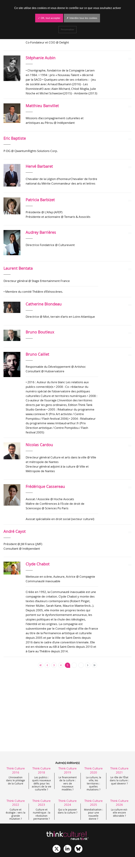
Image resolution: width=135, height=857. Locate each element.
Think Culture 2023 (41, 803)
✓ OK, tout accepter (49, 18)
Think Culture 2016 (16, 770)
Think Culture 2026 (119, 803)
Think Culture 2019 (67, 770)
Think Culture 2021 (119, 770)
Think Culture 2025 (93, 803)
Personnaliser (67, 29)
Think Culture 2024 (67, 803)
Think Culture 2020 (93, 770)
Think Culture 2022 (16, 803)
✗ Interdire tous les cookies (82, 18)
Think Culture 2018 (41, 770)
